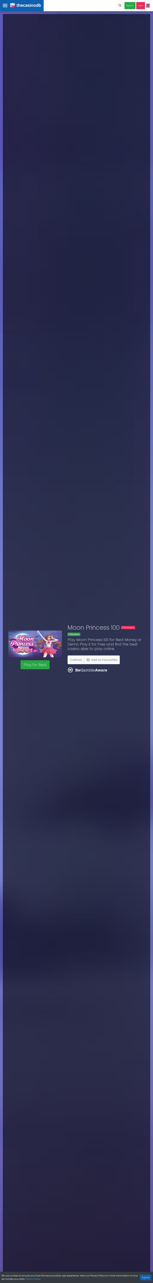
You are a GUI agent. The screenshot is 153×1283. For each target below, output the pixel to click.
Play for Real (35, 664)
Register (130, 5)
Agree (146, 1277)
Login (140, 5)
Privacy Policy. (33, 1279)
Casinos (76, 660)
